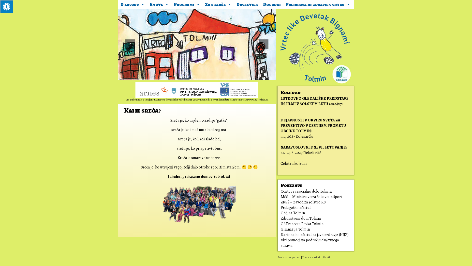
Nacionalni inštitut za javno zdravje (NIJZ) (315, 234)
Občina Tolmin (293, 213)
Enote (156, 4)
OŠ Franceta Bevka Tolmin (302, 224)
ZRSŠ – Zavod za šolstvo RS (303, 202)
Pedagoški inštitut (296, 207)
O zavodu (129, 4)
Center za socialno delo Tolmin (306, 191)
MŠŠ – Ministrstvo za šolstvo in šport (311, 197)
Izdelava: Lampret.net (289, 257)
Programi (184, 4)
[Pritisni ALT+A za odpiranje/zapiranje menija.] (6, 6)
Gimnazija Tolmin (295, 229)
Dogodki (272, 4)
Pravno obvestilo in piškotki (316, 257)
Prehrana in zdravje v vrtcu (315, 4)
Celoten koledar (293, 163)
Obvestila (247, 4)
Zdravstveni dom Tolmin (301, 218)
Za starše (215, 4)
